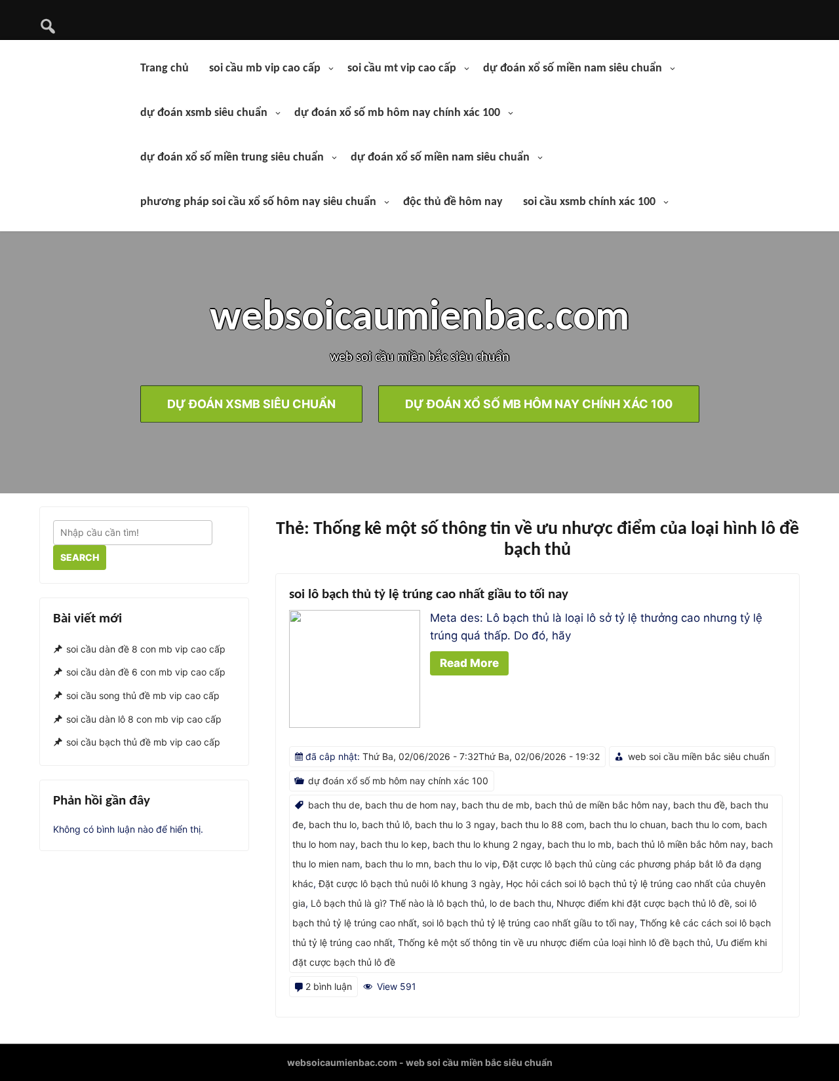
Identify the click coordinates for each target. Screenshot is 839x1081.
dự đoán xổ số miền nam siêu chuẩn (572, 68)
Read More (469, 663)
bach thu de (334, 804)
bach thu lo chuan (627, 824)
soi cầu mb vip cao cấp (265, 68)
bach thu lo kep (394, 844)
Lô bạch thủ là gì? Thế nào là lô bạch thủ (397, 903)
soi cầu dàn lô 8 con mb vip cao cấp (144, 719)
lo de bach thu (520, 903)
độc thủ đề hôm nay (453, 202)
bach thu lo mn (397, 863)
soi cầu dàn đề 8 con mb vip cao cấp (145, 648)
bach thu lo (333, 824)
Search (79, 557)
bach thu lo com (705, 824)
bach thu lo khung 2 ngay (487, 844)
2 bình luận (328, 986)
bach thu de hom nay (410, 804)
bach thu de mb (495, 804)
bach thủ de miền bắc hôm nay (601, 804)
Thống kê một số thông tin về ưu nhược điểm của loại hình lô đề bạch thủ (554, 942)
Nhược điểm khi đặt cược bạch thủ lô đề (643, 903)
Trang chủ (164, 68)
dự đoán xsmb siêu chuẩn (203, 113)
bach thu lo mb (579, 844)
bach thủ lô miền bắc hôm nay (681, 844)
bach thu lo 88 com (542, 824)
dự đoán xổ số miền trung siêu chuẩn (232, 157)
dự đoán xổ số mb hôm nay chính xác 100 (397, 113)
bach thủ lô (386, 824)
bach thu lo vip (466, 863)
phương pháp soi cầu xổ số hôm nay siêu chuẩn (258, 202)
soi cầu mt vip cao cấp (401, 68)
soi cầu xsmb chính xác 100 (589, 202)
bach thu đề (699, 804)
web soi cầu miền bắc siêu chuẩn (699, 756)
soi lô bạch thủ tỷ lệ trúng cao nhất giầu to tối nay (428, 594)
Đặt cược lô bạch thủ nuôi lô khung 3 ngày (410, 883)
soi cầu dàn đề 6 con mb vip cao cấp (145, 671)
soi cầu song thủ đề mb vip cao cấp (143, 695)
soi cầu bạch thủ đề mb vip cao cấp (143, 742)
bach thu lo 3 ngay (455, 824)
